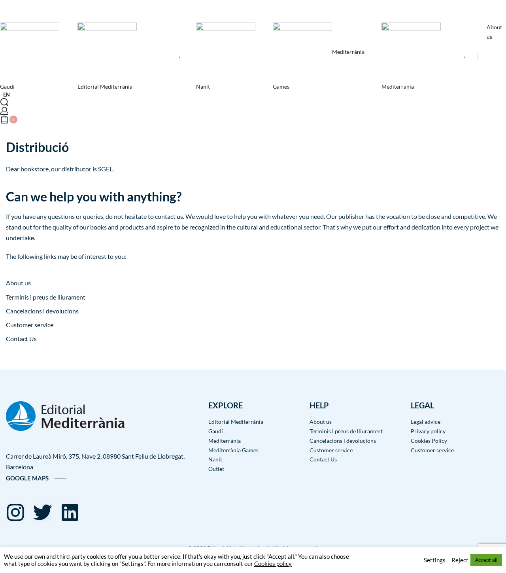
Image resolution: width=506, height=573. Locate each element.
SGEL (105, 169)
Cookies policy (273, 563)
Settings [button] (435, 560)
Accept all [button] (486, 560)
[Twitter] (42, 512)
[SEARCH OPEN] (4, 102)
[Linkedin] (69, 512)
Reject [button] (459, 560)
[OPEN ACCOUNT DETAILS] (4, 110)
